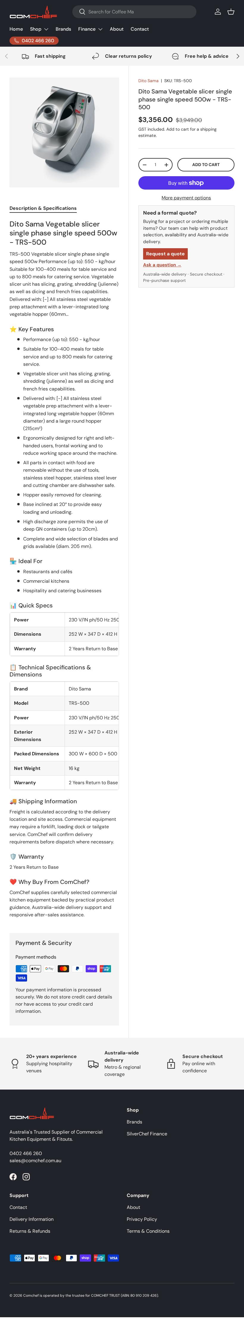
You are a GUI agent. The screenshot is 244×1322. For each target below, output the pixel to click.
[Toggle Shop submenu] (46, 29)
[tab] (43, 208)
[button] (230, 11)
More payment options (186, 198)
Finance (87, 29)
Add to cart (206, 164)
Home (16, 29)
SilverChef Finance (147, 1134)
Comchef (31, 1295)
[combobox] (134, 11)
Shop (35, 29)
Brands (63, 29)
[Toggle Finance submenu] (100, 29)
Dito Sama (148, 80)
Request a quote (165, 254)
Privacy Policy (142, 1219)
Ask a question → (162, 265)
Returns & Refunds (30, 1231)
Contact (140, 29)
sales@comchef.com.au (35, 1160)
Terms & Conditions (148, 1231)
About (116, 29)
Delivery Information (32, 1219)
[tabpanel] (64, 569)
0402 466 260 (26, 1153)
